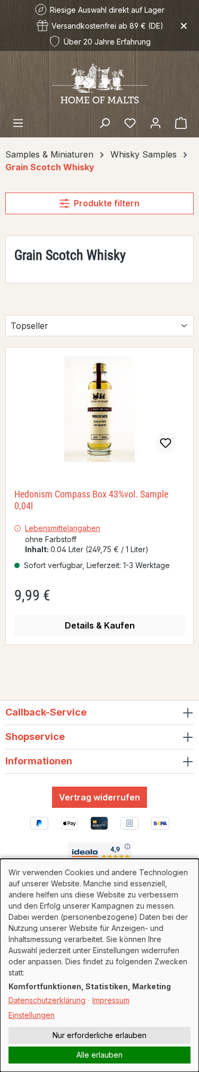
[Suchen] (104, 122)
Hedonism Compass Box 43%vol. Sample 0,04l (91, 500)
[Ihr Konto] (155, 122)
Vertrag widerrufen (99, 797)
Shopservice (35, 736)
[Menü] (18, 122)
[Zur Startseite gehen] (100, 82)
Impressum (110, 1000)
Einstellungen (31, 1014)
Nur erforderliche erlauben (99, 1035)
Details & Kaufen (100, 625)
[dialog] (99, 965)
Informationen (38, 760)
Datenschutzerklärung (46, 1000)
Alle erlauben (99, 1054)
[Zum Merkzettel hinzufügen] (165, 443)
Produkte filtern (107, 203)
